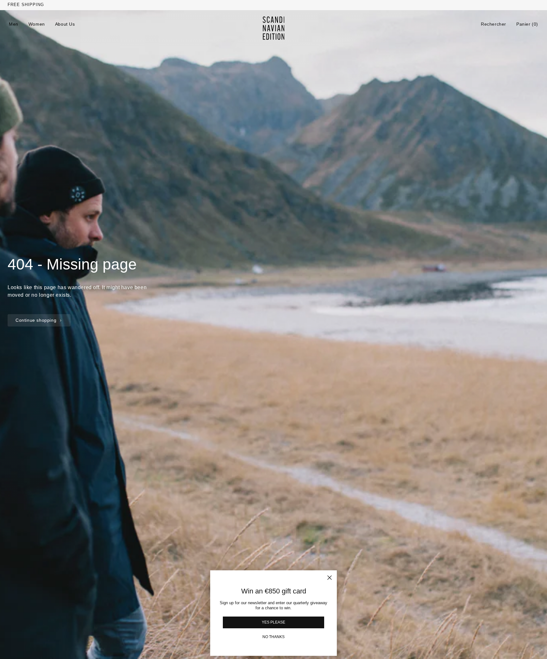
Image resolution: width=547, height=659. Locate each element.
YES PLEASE (273, 622)
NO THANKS (273, 637)
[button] (493, 24)
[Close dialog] (329, 577)
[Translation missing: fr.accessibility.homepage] (274, 28)
